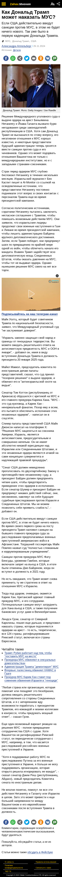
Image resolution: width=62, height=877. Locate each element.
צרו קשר (8, 871)
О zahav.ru (9, 862)
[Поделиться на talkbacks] (54, 58)
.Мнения (25, 4)
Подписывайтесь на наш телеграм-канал (30, 314)
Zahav (14, 4)
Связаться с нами (43, 868)
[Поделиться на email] (33, 58)
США (33, 41)
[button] (57, 275)
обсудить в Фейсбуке (40, 852)
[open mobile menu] (4, 4)
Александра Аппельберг (16, 46)
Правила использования (46, 862)
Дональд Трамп (20, 41)
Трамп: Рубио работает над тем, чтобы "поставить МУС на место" (28, 655)
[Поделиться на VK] (47, 58)
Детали (17, 50)
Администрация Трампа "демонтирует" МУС (31, 666)
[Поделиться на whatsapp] (13, 58)
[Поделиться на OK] (40, 58)
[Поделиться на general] (19, 58)
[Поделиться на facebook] (6, 58)
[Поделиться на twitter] (26, 58)
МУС (7, 41)
